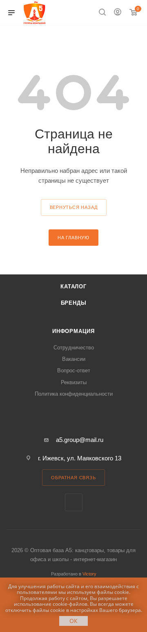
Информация (73, 331)
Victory (89, 573)
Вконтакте (73, 502)
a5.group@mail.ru (79, 439)
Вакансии (73, 359)
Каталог (73, 286)
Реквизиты (74, 382)
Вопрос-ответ (73, 370)
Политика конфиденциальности (74, 394)
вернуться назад (74, 207)
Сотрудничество (73, 347)
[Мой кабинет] (117, 12)
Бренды (74, 303)
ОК (73, 621)
